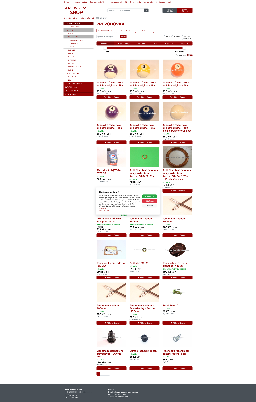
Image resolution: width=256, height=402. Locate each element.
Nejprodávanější (124, 43)
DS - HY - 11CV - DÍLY (73, 83)
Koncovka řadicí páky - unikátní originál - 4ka (109, 126)
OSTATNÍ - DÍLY (71, 87)
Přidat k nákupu (113, 97)
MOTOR (71, 33)
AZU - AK (90, 18)
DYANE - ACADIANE (73, 73)
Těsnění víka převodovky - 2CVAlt (111, 264)
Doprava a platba (80, 2)
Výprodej (187, 36)
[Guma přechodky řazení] (145, 337)
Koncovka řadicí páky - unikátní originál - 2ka (143, 126)
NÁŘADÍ (71, 70)
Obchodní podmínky (97, 2)
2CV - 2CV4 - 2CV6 (73, 27)
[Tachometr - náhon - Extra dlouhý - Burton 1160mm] (145, 292)
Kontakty (67, 2)
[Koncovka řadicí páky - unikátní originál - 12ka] (111, 69)
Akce (168, 36)
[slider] (105, 48)
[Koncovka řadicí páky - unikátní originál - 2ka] (145, 112)
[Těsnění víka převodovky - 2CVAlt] (111, 250)
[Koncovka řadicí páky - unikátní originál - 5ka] (177, 69)
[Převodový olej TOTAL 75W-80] (111, 157)
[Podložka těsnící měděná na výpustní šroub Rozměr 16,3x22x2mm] (145, 157)
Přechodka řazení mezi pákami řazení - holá (175, 352)
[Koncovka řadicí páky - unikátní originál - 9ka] (145, 69)
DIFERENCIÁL (74, 43)
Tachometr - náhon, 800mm (108, 307)
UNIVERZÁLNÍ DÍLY (72, 91)
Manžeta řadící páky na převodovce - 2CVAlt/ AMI (110, 353)
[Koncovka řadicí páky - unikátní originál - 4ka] (111, 112)
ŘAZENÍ (72, 47)
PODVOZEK (72, 50)
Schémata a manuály (145, 2)
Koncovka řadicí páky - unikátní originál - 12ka (109, 84)
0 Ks (185, 10)
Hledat (123, 36)
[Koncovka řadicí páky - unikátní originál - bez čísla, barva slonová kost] (177, 112)
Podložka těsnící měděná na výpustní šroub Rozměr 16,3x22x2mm (144, 173)
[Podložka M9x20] (145, 250)
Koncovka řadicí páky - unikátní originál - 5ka (175, 84)
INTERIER (71, 63)
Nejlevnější (169, 43)
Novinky (177, 36)
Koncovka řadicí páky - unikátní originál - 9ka (143, 84)
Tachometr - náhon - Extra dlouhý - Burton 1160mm (142, 308)
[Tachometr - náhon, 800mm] (111, 292)
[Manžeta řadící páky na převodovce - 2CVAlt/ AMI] (111, 337)
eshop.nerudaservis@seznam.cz (126, 392)
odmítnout (102, 208)
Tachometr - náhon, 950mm (141, 220)
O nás (132, 2)
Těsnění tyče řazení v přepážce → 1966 (174, 264)
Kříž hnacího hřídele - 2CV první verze (108, 220)
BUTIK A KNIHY (71, 94)
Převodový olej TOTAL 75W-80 (109, 172)
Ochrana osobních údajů (117, 2)
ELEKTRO (71, 57)
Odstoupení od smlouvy (165, 2)
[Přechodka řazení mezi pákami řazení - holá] (177, 337)
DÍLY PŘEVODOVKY (76, 40)
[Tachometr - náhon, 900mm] (177, 205)
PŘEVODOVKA (76, 37)
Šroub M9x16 (170, 305)
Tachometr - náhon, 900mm (174, 220)
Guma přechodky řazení (143, 350)
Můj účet (170, 10)
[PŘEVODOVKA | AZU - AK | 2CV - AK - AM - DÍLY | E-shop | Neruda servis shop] (76, 10)
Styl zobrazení (181, 55)
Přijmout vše (149, 196)
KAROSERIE (72, 60)
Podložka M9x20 (139, 263)
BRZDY (70, 53)
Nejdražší (184, 43)
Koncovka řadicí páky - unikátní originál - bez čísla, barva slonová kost (176, 128)
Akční (155, 43)
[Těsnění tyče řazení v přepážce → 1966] (177, 250)
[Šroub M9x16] (177, 292)
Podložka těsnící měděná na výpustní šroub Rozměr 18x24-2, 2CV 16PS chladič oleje (177, 174)
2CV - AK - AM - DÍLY (76, 18)
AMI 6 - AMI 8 (71, 77)
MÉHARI (69, 80)
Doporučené (105, 43)
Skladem (187, 39)
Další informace (104, 210)
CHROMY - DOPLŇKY (75, 67)
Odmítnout (150, 201)
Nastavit (149, 206)
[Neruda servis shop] (64, 18)
